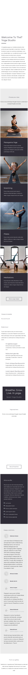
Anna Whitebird (14, 443)
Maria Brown (14, 454)
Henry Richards (14, 432)
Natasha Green (14, 421)
